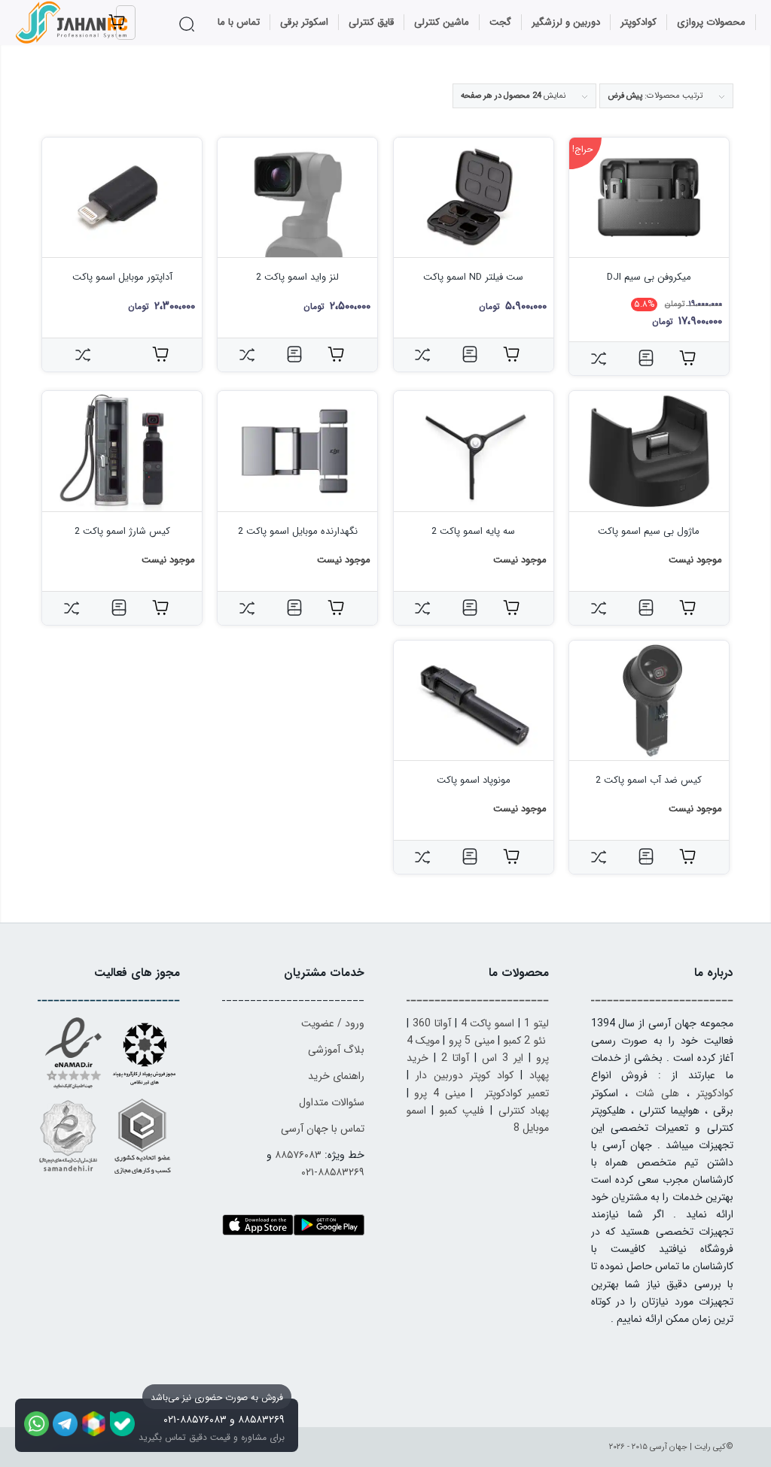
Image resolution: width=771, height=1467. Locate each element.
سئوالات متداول (331, 1102)
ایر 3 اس (502, 1058)
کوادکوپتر (714, 1093)
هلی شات (657, 1093)
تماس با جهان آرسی (322, 1128)
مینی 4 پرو (439, 1093)
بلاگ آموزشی (336, 1049)
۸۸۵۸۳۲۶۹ (261, 1419)
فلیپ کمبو (462, 1110)
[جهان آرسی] (73, 22)
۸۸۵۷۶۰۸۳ (298, 1155)
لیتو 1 (536, 1023)
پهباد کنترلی (524, 1110)
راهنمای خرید (336, 1076)
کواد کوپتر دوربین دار (464, 1075)
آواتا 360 (432, 1023)
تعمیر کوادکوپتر (517, 1093)
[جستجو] (189, 24)
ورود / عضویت (332, 1023)
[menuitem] (711, 22)
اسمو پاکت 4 (488, 1023)
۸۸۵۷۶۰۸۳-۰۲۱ (195, 1419)
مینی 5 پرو (472, 1040)
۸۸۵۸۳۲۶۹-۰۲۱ (332, 1172)
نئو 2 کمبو (525, 1040)
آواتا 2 (455, 1058)
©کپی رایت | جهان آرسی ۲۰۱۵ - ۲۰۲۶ (671, 1447)
